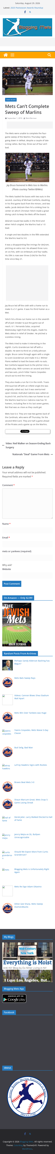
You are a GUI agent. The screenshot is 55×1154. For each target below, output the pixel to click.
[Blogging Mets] (5, 55)
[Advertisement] (31, 125)
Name (6, 523)
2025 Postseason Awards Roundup (27, 7)
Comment (8, 485)
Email (6, 537)
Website (6, 569)
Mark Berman (31, 118)
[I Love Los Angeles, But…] (27, 971)
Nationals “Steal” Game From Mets (30, 454)
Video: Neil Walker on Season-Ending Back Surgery (28, 445)
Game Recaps (11, 100)
